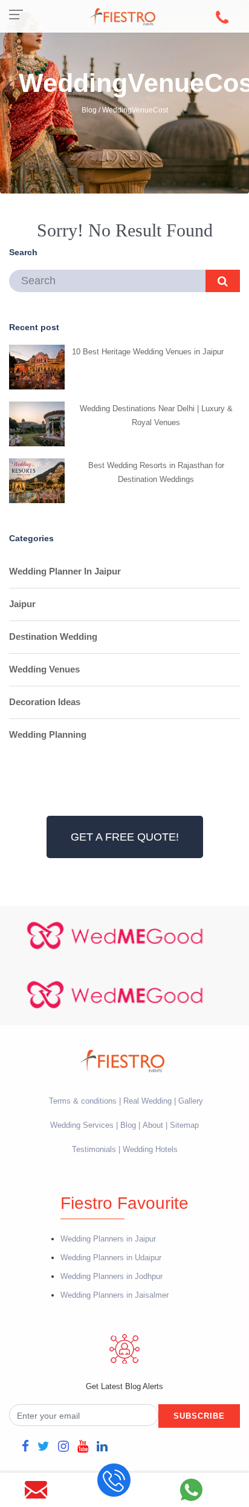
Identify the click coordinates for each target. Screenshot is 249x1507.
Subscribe (199, 1416)
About (153, 1125)
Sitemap (184, 1125)
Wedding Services (82, 1125)
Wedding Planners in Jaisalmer (114, 1295)
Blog (128, 1125)
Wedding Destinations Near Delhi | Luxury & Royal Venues (156, 415)
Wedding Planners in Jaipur (108, 1238)
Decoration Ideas (44, 702)
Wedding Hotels (150, 1149)
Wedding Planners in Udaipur (110, 1257)
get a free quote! (125, 837)
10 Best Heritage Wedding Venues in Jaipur (148, 351)
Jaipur (22, 604)
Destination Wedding (53, 636)
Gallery (190, 1100)
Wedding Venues (44, 669)
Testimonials (94, 1149)
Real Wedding (147, 1100)
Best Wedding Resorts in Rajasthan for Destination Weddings (156, 472)
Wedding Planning (47, 734)
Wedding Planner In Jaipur (65, 571)
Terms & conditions (84, 1100)
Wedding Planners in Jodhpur (111, 1276)
